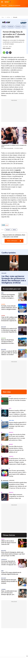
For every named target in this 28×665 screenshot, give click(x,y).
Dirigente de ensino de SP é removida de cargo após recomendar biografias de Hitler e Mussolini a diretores (9, 330)
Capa (3, 17)
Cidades (3, 315)
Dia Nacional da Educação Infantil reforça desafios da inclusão (9, 581)
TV (9, 468)
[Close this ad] (27, 656)
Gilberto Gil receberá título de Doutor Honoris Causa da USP (8, 542)
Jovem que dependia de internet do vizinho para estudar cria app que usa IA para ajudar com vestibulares (9, 562)
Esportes (3, 338)
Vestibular (10, 27)
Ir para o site (7, 2)
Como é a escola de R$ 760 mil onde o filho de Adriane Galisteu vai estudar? (9, 352)
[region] (14, 661)
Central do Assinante (14, 5)
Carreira (18, 27)
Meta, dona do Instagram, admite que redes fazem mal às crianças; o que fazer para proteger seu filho (13, 553)
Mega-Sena (11, 420)
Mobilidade (11, 480)
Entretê (11, 444)
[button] (2, 2)
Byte (10, 396)
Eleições (3, 304)
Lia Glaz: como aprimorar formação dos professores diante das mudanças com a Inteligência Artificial (14, 279)
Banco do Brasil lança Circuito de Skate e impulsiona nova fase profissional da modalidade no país (9, 341)
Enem (4, 27)
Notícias (8, 17)
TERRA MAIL (4, 5)
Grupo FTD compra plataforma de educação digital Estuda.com (11, 573)
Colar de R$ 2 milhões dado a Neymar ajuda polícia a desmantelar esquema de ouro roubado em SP (9, 318)
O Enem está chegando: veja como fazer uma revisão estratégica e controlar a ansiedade (8, 296)
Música (3, 539)
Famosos (11, 432)
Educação (15, 17)
